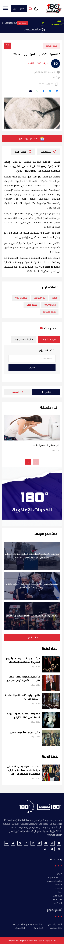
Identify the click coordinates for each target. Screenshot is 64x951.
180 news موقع (54, 877)
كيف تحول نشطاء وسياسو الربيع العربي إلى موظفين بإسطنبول (23, 660)
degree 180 (13, 940)
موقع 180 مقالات (38, 63)
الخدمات (59, 888)
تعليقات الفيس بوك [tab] (24, 339)
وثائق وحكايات (56, 928)
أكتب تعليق (47, 350)
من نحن (59, 892)
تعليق (32, 367)
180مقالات (39, 298)
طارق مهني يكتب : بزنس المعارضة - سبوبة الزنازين (22, 697)
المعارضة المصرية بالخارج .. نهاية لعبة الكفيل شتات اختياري (23, 715)
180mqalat (50, 304)
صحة (54, 298)
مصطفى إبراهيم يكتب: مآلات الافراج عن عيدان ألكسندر (32, 616)
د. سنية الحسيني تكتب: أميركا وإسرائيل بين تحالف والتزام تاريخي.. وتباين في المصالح (32, 586)
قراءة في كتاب (18, 924)
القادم (48, 392)
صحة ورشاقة (51, 46)
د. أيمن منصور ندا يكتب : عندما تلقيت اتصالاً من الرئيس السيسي (23, 679)
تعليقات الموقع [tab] (49, 339)
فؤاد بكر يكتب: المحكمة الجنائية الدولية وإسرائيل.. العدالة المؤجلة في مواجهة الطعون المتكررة (32, 556)
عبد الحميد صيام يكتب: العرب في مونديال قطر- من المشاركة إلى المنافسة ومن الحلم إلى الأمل (23, 770)
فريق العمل (57, 896)
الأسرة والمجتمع (55, 924)
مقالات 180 (21, 298)
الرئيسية (59, 873)
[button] (28, 462)
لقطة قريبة (38, 928)
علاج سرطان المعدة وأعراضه (46, 445)
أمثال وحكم (20, 928)
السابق (15, 392)
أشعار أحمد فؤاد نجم (34, 924)
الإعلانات (58, 885)
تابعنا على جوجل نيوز (28, 138)
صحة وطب (31, 304)
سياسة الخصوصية (54, 881)
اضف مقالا (57, 899)
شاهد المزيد (32, 637)
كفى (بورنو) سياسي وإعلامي (25, 732)
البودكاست (57, 903)
